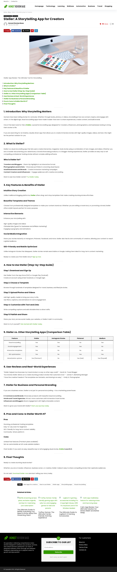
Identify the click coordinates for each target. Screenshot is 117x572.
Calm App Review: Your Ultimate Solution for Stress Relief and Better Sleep (89, 510)
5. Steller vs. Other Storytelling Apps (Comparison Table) (37, 332)
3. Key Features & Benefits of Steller (24, 185)
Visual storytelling (80, 484)
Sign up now (36, 257)
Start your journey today (40, 406)
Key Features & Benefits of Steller (16, 88)
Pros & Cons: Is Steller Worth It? (16, 101)
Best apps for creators (31, 484)
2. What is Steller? (14, 143)
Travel (99, 6)
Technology (50, 6)
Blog (9, 12)
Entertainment (7, 16)
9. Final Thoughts (14, 457)
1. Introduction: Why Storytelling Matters (27, 111)
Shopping (108, 6)
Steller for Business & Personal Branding (19, 99)
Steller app (56, 484)
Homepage (39, 6)
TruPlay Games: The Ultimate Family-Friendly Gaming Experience (46, 515)
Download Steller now (20, 473)
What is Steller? (10, 86)
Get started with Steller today (31, 324)
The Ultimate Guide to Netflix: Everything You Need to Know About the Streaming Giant (27, 512)
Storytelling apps (66, 484)
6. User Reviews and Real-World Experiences (30, 366)
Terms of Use (83, 547)
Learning (61, 6)
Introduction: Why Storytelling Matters (19, 83)
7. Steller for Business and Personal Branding (30, 385)
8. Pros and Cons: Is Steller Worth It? (25, 414)
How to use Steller (45, 484)
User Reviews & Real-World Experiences (19, 96)
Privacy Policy (83, 545)
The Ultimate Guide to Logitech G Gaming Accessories (68, 514)
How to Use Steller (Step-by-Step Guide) (19, 91)
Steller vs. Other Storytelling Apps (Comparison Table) (25, 94)
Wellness (70, 6)
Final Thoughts (9, 104)
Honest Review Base (16, 23)
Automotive (81, 6)
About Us (6, 1)
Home (5, 12)
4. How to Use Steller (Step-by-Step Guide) (29, 265)
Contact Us (14, 1)
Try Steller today (33, 177)
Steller (28, 125)
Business (91, 6)
